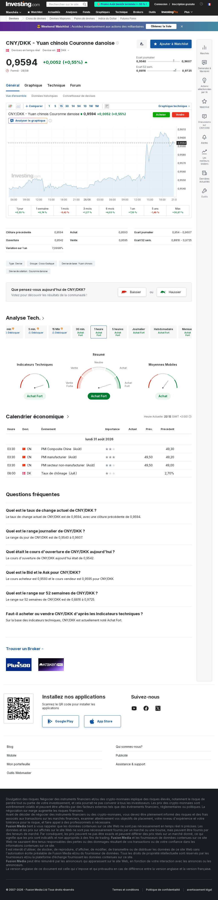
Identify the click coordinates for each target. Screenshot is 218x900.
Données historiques (45, 95)
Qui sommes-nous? (129, 746)
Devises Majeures (60, 18)
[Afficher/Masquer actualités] (107, 106)
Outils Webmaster (19, 773)
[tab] (12, 332)
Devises (14, 18)
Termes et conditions (125, 889)
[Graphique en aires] (18, 106)
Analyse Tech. (23, 318)
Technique (56, 85)
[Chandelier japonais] (10, 106)
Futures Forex (128, 18)
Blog (10, 746)
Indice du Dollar (107, 18)
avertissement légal (199, 889)
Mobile (11, 755)
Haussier (175, 292)
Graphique (33, 85)
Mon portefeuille (18, 764)
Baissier (135, 292)
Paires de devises (84, 18)
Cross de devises (36, 18)
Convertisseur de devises (79, 95)
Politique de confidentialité (163, 889)
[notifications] (201, 4)
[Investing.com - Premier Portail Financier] (23, 4)
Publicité (122, 755)
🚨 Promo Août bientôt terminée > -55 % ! (122, 4)
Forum (75, 85)
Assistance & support (130, 764)
